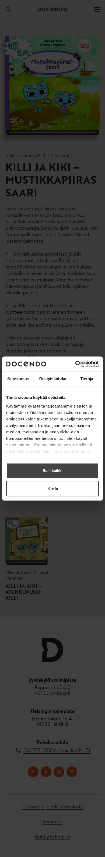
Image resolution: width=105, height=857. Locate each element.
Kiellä (52, 488)
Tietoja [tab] (86, 378)
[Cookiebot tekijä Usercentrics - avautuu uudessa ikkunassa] (75, 363)
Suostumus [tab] (18, 378)
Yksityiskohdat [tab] (52, 378)
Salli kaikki (52, 470)
